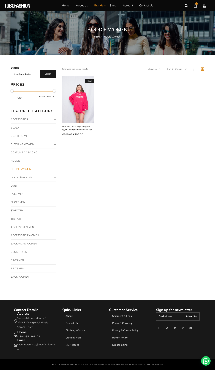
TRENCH (16, 219)
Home (97, 36)
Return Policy (119, 337)
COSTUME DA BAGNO (24, 152)
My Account (72, 345)
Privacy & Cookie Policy (125, 330)
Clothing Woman (75, 330)
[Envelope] (191, 328)
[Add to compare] (90, 120)
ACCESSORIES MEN (22, 227)
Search (15, 68)
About (69, 316)
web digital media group (147, 364)
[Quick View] (74, 120)
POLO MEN (17, 194)
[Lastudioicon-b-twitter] (167, 328)
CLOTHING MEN (20, 136)
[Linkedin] (175, 328)
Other (14, 186)
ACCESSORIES (19, 119)
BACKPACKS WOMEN (24, 243)
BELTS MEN (17, 268)
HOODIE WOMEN (21, 169)
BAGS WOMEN (20, 277)
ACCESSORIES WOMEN (25, 235)
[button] (206, 361)
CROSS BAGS (19, 252)
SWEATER (17, 210)
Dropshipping (119, 345)
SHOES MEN (18, 202)
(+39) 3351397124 (28, 336)
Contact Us (71, 323)
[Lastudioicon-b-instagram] (183, 328)
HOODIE (15, 161)
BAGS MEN (17, 260)
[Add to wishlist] (82, 120)
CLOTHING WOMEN (22, 144)
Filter (19, 98)
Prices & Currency (122, 323)
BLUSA (15, 127)
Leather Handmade (21, 177)
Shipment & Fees (122, 316)
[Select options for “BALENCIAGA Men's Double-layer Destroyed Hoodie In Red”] (66, 120)
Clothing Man (73, 337)
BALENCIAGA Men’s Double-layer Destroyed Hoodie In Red (77, 128)
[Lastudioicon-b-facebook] (159, 328)
